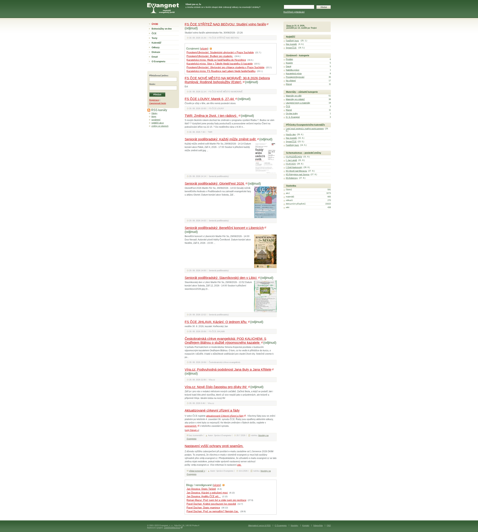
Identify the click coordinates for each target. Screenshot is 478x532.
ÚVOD (155, 24)
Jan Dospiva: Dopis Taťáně (201, 489)
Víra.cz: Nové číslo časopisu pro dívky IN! (216, 387)
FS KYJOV (291, 164)
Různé (289, 84)
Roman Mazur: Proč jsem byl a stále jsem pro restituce (216, 500)
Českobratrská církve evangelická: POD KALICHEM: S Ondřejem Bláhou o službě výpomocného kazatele (225, 341)
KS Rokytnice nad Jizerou (297, 174)
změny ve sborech (159, 126)
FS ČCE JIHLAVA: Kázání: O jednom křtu (216, 322)
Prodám (289, 59)
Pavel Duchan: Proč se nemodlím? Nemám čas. (213, 511)
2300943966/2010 (172, 528)
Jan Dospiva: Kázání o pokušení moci (207, 492)
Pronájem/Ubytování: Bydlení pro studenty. (210, 56)
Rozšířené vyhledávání (294, 12)
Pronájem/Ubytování (295, 77)
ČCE (154, 33)
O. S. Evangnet (293, 117)
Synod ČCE (291, 48)
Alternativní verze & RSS (259, 525)
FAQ (329, 525)
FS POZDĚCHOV (294, 157)
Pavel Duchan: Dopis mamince (203, 507)
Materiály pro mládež (295, 99)
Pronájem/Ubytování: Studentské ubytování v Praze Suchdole (220, 52)
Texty (154, 38)
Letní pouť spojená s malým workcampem (305, 128)
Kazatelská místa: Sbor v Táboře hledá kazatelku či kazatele (220, 63)
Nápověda (318, 525)
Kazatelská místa (294, 73)
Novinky (294, 525)
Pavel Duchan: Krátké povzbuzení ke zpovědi (211, 504)
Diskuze (156, 52)
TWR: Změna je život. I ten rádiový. (211, 116)
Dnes (288, 25)
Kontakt (305, 525)
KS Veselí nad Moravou (296, 171)
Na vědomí (291, 80)
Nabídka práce (292, 70)
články (154, 113)
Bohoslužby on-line (162, 28)
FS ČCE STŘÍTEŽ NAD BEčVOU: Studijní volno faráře (225, 24)
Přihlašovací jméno (158, 75)
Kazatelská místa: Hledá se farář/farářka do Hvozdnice (216, 60)
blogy (153, 116)
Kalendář (156, 42)
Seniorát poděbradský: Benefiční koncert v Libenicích (224, 228)
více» (204, 48)
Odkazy (156, 47)
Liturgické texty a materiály (298, 103)
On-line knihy (292, 113)
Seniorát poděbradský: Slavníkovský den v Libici (221, 278)
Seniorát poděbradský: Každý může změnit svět (221, 139)
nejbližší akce (157, 123)
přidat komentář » (197, 471)
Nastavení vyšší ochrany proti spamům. (214, 446)
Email (155, 57)
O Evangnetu (158, 61)
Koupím (289, 63)
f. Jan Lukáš (291, 160)
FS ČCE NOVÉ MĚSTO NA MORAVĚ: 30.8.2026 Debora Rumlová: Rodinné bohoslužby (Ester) (227, 80)
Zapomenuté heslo (157, 103)
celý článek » (191, 430)
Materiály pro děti (293, 96)
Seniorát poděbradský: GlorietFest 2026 (215, 183)
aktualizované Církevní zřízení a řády (224, 416)
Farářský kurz (292, 40)
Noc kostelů (291, 44)
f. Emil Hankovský (294, 167)
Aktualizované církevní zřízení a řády (212, 410)
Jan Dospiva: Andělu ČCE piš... (204, 496)
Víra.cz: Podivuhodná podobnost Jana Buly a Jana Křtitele (228, 369)
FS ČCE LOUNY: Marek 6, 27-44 (210, 99)
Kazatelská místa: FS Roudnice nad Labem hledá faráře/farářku (221, 71)
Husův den (291, 134)
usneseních (191, 426)
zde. (239, 465)
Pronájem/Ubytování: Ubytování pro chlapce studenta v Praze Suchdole (225, 67)
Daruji (288, 66)
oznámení (155, 120)
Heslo (152, 84)
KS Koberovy (292, 178)
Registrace (154, 100)
